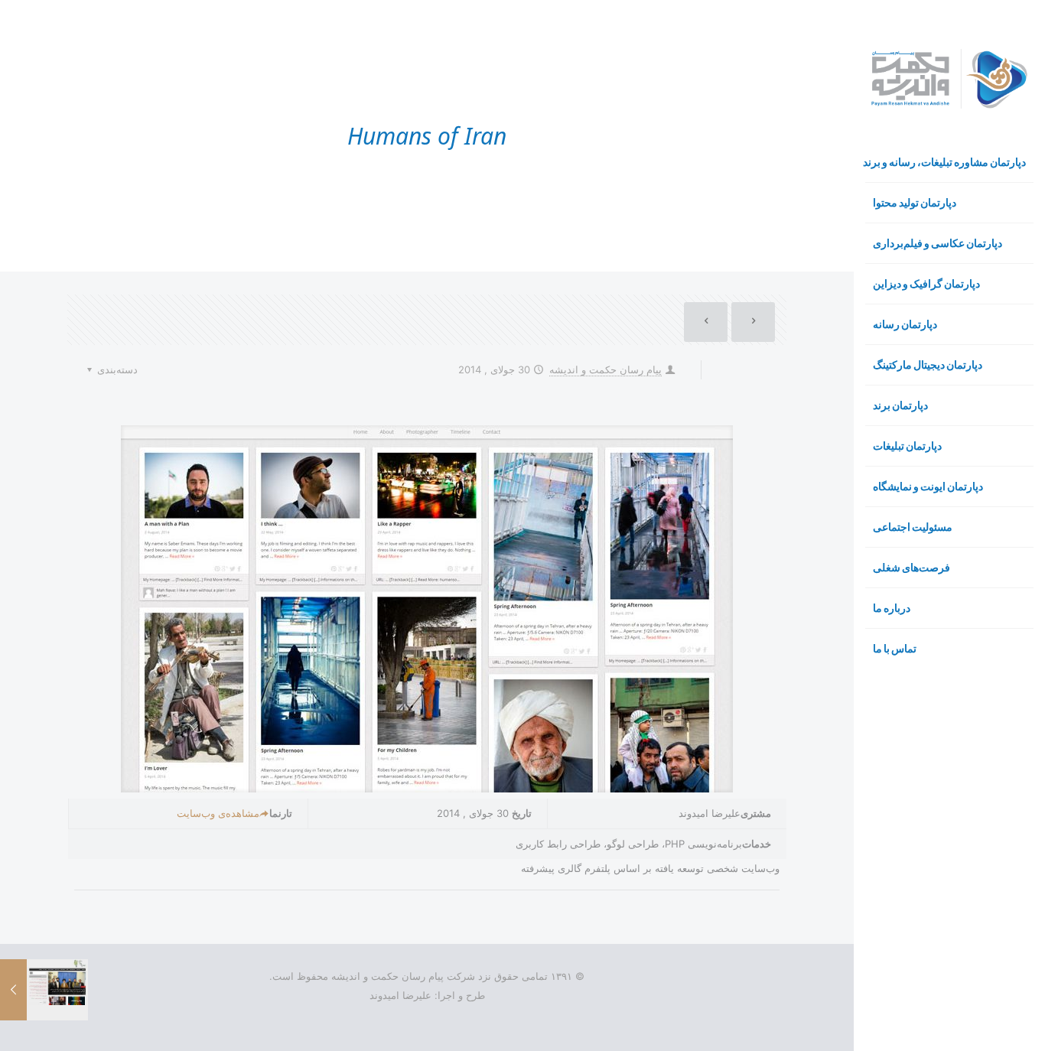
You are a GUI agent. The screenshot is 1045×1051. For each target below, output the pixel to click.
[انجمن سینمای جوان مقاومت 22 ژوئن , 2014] (13, 989)
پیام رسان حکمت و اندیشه (605, 369)
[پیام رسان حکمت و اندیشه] (949, 79)
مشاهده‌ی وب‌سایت (218, 813)
